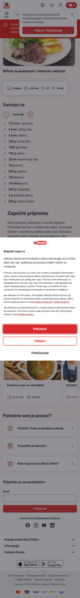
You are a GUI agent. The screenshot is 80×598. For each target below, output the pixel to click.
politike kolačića (26, 314)
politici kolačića (61, 302)
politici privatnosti (43, 302)
